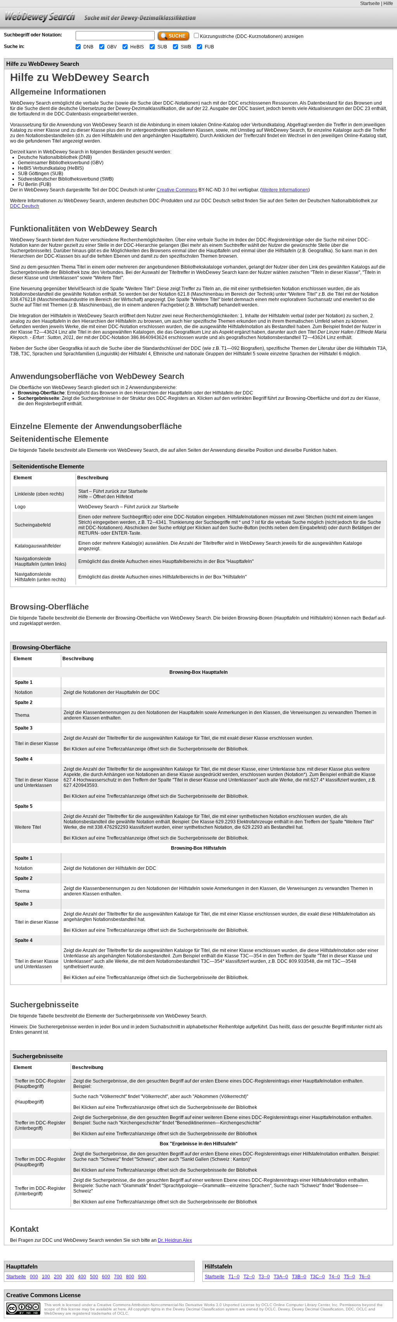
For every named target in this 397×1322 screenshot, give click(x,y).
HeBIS (137, 47)
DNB (88, 47)
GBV (112, 47)
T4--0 (334, 1276)
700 (118, 1276)
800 (130, 1276)
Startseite (370, 3)
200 (58, 1276)
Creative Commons (177, 190)
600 (106, 1276)
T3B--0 (299, 1276)
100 (46, 1276)
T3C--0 (317, 1276)
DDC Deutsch (24, 206)
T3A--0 (281, 1276)
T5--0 (349, 1276)
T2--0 (249, 1276)
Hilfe (388, 3)
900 (142, 1276)
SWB (186, 47)
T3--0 (264, 1276)
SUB (162, 47)
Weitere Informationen (285, 190)
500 (94, 1276)
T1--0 (234, 1276)
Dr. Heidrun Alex (175, 1240)
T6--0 (364, 1276)
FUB (209, 47)
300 (70, 1276)
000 (34, 1276)
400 (82, 1276)
